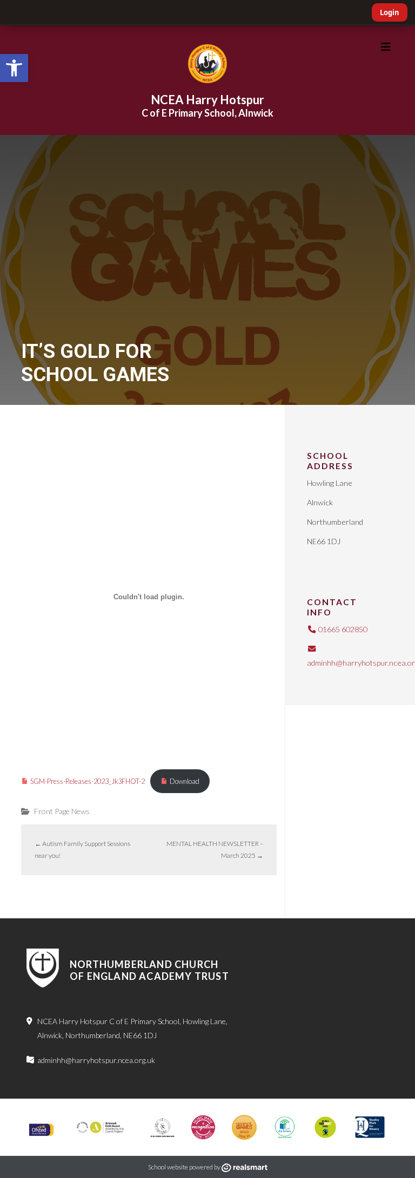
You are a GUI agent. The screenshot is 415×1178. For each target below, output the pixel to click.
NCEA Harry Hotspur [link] (207, 99)
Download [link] (184, 781)
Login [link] (389, 12)
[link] (14, 68)
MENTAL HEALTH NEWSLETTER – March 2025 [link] (214, 849)
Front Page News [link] (62, 811)
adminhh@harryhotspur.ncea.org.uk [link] (96, 1060)
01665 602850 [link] (342, 629)
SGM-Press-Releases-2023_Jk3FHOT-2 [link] (87, 781)
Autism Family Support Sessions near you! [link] (82, 849)
